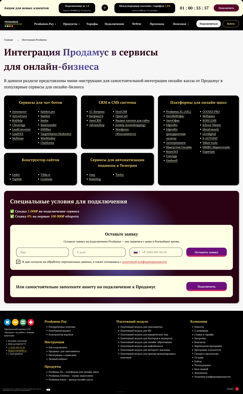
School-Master (211, 125)
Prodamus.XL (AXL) (178, 111)
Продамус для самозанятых (64, 351)
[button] (208, 23)
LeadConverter (21, 129)
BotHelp (17, 120)
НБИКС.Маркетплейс (216, 147)
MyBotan (18, 138)
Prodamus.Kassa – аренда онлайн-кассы (71, 379)
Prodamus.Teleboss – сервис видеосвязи (71, 375)
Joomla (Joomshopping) (130, 125)
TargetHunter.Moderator (55, 134)
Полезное (179, 24)
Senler (44, 120)
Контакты (199, 342)
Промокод (157, 24)
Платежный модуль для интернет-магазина (145, 349)
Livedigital (209, 134)
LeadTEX (17, 134)
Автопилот (19, 111)
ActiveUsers (19, 116)
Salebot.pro (47, 111)
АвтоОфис (173, 120)
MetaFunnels (210, 129)
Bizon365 (172, 151)
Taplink (17, 179)
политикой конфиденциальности (144, 262)
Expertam (208, 151)
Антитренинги (176, 142)
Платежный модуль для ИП (135, 330)
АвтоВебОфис (175, 116)
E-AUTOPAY (210, 138)
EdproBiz (172, 125)
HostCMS (121, 111)
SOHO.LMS (209, 120)
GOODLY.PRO (211, 111)
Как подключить (58, 347)
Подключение (114, 24)
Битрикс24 (96, 116)
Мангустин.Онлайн (179, 147)
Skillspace (208, 116)
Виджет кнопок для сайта (132, 120)
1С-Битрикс (97, 111)
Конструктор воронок (61, 334)
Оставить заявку (206, 252)
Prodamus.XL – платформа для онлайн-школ (74, 371)
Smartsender (48, 125)
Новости (199, 326)
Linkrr (16, 174)
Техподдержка (202, 365)
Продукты (70, 24)
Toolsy (119, 174)
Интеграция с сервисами (62, 355)
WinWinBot (47, 138)
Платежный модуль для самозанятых (141, 326)
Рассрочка (200, 338)
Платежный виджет (60, 330)
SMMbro (45, 129)
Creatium (46, 179)
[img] (14, 23)
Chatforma (47, 142)
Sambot (45, 116)
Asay (92, 174)
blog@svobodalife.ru (17, 350)
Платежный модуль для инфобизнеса (141, 346)
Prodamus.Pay (44, 24)
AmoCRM (95, 120)
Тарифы (92, 24)
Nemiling (95, 179)
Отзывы (198, 357)
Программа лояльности (207, 349)
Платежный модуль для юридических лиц (144, 334)
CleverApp (18, 125)
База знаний (201, 369)
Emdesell (172, 160)
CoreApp (171, 156)
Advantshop (96, 125)
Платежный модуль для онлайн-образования (146, 342)
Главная (8, 39)
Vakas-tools (209, 142)
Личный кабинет (58, 359)
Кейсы (136, 24)
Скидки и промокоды (206, 353)
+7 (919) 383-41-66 (16, 347)
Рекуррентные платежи (62, 326)
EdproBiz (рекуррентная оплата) (176, 133)
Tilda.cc (45, 174)
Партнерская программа (208, 346)
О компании (201, 330)
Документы (200, 372)
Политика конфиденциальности (212, 376)
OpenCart (121, 116)
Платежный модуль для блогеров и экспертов (146, 338)
